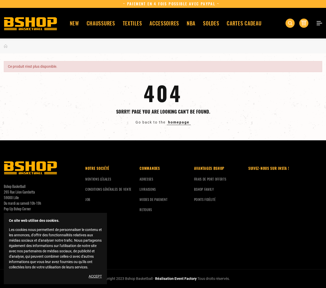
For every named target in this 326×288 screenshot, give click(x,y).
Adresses (146, 179)
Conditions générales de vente (108, 189)
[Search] (290, 23)
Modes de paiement (153, 199)
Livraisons (148, 189)
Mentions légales (98, 179)
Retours (146, 209)
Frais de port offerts (210, 179)
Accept (95, 276)
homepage (178, 122)
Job (87, 199)
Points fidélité (205, 199)
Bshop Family (204, 189)
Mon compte (317, 23)
